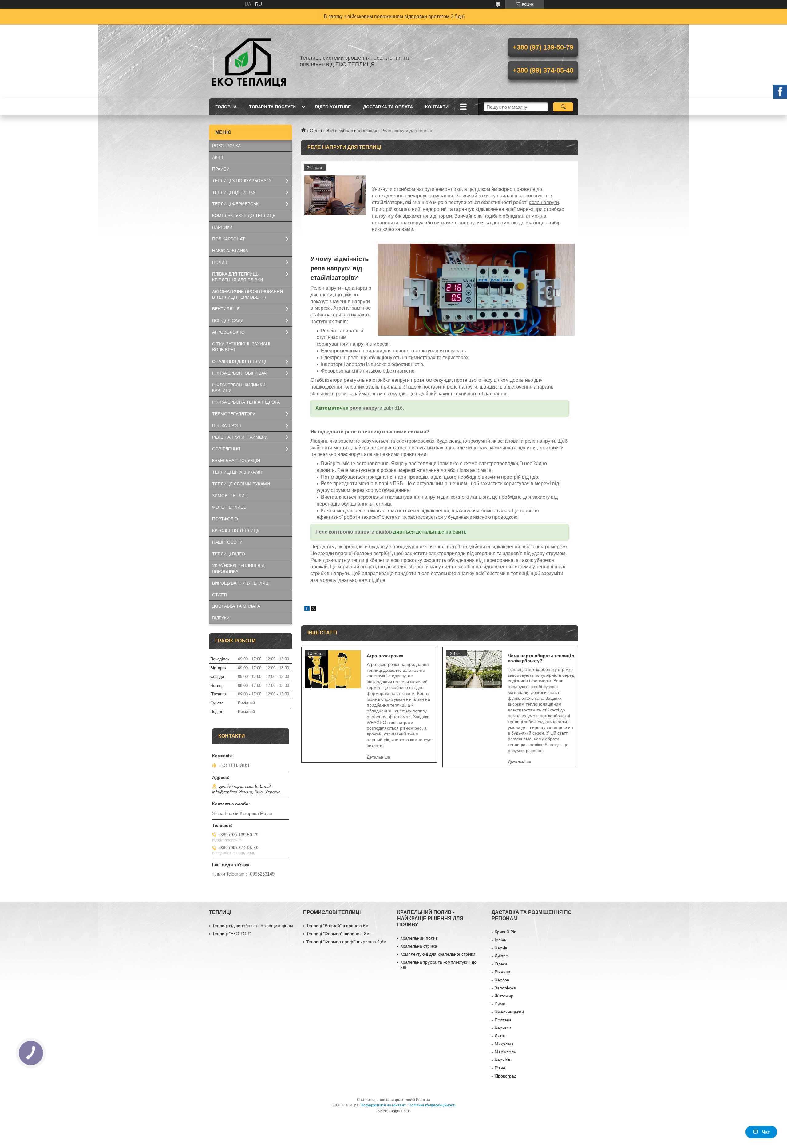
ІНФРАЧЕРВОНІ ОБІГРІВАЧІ (240, 373)
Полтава (503, 1019)
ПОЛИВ (219, 262)
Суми (500, 1003)
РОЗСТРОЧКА (226, 145)
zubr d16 (393, 408)
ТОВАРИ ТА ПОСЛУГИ (272, 106)
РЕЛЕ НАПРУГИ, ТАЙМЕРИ (240, 437)
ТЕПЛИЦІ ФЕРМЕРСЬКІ (236, 203)
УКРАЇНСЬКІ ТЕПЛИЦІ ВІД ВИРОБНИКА (238, 568)
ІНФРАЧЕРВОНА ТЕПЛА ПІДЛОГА (246, 402)
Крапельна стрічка (418, 946)
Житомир (504, 995)
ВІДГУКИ (221, 617)
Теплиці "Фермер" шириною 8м (338, 933)
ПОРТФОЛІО (225, 518)
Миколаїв (504, 1043)
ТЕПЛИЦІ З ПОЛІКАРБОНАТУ (241, 180)
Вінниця (503, 971)
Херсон (502, 979)
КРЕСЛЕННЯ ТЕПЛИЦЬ (235, 530)
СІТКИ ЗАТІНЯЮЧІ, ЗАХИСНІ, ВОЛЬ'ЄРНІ (241, 346)
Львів (500, 1035)
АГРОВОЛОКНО (228, 332)
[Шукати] (563, 106)
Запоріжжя (505, 987)
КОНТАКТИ (437, 106)
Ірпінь (500, 939)
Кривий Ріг (505, 931)
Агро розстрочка (385, 655)
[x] (313, 609)
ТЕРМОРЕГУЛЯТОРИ (234, 413)
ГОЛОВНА (226, 106)
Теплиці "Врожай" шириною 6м (337, 925)
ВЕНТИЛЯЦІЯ (226, 308)
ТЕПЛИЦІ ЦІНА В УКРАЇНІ (237, 472)
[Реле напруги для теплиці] (335, 195)
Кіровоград (505, 1075)
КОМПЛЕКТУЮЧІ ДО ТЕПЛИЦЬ (243, 215)
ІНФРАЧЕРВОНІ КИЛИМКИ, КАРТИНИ (239, 387)
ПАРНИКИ (222, 227)
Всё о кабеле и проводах (351, 130)
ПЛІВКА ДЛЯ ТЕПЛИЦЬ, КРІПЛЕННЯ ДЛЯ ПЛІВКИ (237, 277)
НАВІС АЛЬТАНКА (230, 250)
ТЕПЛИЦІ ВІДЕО (228, 553)
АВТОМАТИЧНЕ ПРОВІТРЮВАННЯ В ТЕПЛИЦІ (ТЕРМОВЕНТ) (247, 294)
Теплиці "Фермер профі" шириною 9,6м (346, 941)
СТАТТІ (219, 594)
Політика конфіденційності (432, 1105)
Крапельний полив (419, 938)
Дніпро (501, 955)
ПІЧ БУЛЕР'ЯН (226, 425)
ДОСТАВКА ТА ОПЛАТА (388, 106)
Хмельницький (509, 1011)
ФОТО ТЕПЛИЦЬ (229, 507)
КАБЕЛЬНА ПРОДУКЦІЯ (236, 460)
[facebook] (307, 609)
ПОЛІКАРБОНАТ (228, 238)
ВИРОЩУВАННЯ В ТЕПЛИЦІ (241, 583)
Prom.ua (423, 1100)
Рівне (500, 1067)
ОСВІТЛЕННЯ (226, 448)
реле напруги (544, 202)
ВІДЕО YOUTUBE (333, 106)
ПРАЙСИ (221, 169)
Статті (316, 130)
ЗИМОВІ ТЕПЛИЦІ (230, 495)
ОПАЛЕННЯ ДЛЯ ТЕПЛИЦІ (239, 361)
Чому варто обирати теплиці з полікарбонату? (541, 658)
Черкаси (503, 1027)
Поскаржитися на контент (383, 1105)
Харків (501, 947)
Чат (766, 1132)
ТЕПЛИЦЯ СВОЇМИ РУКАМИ (241, 483)
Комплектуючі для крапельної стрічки (437, 954)
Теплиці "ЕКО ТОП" (231, 933)
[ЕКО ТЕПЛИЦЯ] (249, 61)
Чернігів (502, 1059)
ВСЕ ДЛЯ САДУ (227, 320)
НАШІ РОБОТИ (227, 542)
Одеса (501, 963)
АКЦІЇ (217, 157)
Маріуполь (505, 1051)
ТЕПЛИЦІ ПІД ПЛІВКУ (233, 192)
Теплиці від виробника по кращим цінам (252, 925)
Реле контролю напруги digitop (353, 531)
